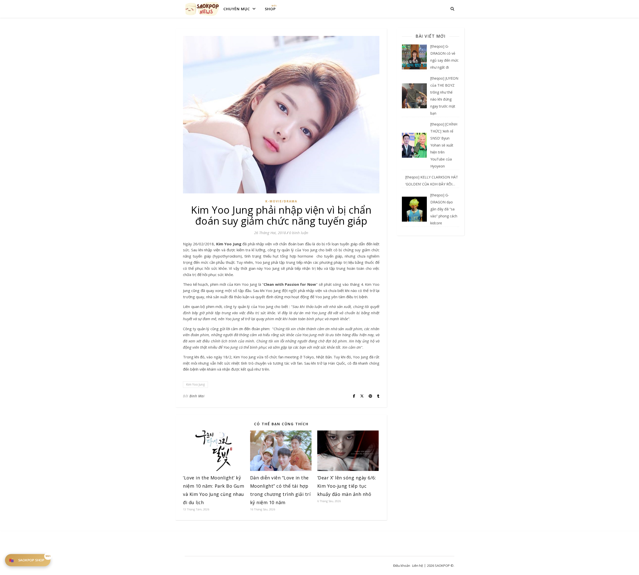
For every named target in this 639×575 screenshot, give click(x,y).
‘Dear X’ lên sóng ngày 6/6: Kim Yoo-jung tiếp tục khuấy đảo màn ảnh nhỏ (346, 486)
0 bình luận (298, 232)
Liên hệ (417, 565)
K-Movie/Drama (281, 201)
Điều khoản (401, 565)
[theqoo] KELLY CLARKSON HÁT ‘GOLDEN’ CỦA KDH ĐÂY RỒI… (431, 180)
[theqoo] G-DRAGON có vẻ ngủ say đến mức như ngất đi (444, 57)
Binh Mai (196, 396)
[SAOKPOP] (202, 8)
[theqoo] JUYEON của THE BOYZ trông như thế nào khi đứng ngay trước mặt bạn (444, 96)
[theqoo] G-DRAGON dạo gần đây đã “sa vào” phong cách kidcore (443, 209)
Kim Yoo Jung (195, 384)
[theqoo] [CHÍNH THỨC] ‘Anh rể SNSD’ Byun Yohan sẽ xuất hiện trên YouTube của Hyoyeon (443, 145)
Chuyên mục (236, 8)
